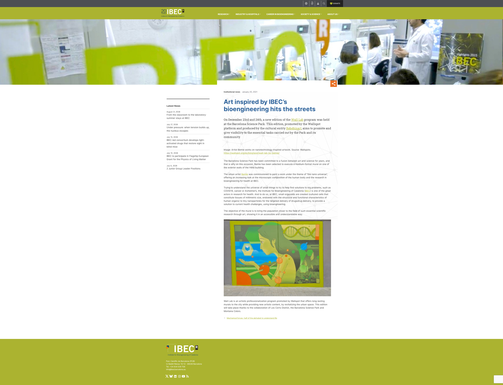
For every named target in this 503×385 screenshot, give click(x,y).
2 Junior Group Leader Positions (183, 168)
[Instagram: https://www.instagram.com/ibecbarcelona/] (179, 376)
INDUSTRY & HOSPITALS (247, 14)
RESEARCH (223, 14)
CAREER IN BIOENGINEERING (280, 14)
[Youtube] (183, 376)
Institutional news (232, 92)
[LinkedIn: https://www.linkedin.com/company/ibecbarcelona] (175, 376)
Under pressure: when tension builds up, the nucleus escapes (188, 129)
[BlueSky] (171, 376)
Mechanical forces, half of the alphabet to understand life (252, 318)
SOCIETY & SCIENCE (310, 14)
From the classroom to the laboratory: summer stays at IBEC (186, 116)
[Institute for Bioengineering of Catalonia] (172, 13)
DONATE (336, 3)
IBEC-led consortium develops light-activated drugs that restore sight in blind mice (186, 143)
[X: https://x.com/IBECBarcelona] (167, 376)
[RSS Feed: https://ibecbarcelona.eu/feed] (187, 376)
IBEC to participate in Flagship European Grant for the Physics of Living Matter (188, 158)
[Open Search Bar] (324, 3)
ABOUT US (332, 14)
